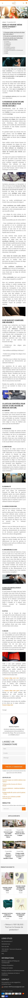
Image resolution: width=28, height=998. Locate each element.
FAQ (3, 953)
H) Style (5, 51)
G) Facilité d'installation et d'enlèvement (13, 50)
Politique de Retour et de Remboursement (13, 970)
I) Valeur (5, 53)
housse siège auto (7, 705)
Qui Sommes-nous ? (7, 941)
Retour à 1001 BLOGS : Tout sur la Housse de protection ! (14, 927)
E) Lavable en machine (9, 47)
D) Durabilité (6, 45)
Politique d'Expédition (7, 965)
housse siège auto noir (11, 678)
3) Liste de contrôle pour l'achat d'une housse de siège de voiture (13, 38)
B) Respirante (7, 43)
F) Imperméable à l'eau (9, 48)
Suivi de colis (5, 946)
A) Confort (6, 41)
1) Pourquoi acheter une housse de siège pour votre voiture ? (14, 33)
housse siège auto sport (12, 690)
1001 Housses (9, 991)
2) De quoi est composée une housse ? (13, 36)
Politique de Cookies (7, 968)
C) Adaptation (7, 44)
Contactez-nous (6, 944)
